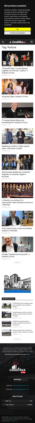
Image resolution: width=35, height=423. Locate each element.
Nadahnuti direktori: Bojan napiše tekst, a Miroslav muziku (15, 147)
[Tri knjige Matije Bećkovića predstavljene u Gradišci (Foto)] (17, 110)
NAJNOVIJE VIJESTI (8, 299)
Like (31, 401)
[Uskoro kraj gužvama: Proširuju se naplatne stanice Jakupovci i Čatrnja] (6, 332)
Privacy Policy (13, 420)
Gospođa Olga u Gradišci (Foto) (15, 96)
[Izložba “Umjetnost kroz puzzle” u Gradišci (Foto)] (17, 244)
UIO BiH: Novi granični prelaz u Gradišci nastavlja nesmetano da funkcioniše (22, 323)
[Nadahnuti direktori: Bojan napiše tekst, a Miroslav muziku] (17, 136)
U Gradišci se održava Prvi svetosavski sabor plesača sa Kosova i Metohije (17, 202)
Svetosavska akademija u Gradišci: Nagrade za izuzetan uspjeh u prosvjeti (16, 174)
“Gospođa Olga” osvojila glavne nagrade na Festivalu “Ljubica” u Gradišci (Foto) (15, 70)
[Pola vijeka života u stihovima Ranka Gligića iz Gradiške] (17, 218)
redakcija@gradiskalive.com (21, 385)
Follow (30, 404)
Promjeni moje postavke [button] (17, 33)
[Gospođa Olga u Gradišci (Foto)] (17, 86)
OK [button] (17, 29)
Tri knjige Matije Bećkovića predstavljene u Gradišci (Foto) (14, 121)
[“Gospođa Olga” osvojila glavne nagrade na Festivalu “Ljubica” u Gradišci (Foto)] (17, 58)
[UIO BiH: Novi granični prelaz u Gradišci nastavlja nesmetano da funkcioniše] (6, 324)
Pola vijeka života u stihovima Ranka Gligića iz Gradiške (17, 229)
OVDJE (28, 354)
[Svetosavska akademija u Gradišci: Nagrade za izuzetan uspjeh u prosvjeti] (17, 162)
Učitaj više (16, 262)
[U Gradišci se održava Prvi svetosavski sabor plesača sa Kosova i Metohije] (17, 190)
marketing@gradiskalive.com (20, 389)
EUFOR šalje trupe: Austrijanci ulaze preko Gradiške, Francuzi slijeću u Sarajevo (23, 305)
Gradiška (4, 65)
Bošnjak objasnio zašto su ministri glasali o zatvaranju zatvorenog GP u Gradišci (22, 314)
